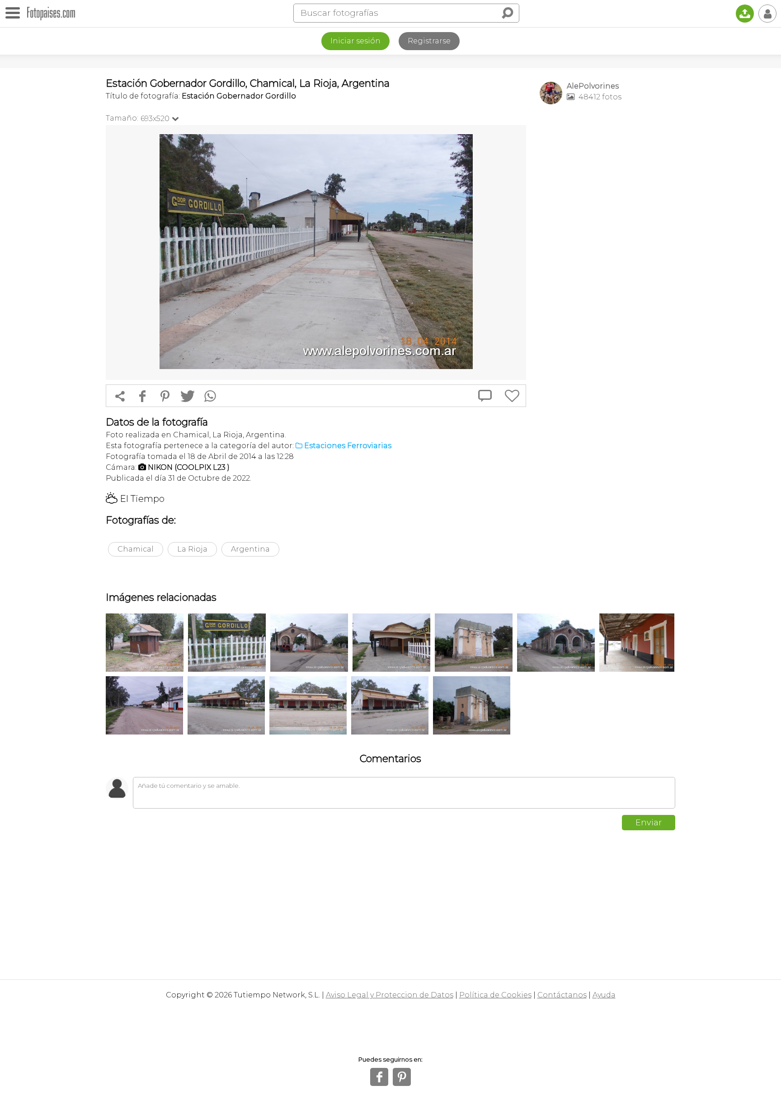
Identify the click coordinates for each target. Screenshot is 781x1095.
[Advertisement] (607, 253)
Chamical (136, 549)
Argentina (250, 549)
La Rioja (192, 549)
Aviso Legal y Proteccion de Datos (389, 995)
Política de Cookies (495, 995)
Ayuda (604, 995)
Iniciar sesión (355, 41)
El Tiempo (135, 498)
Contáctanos (562, 995)
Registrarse (429, 41)
